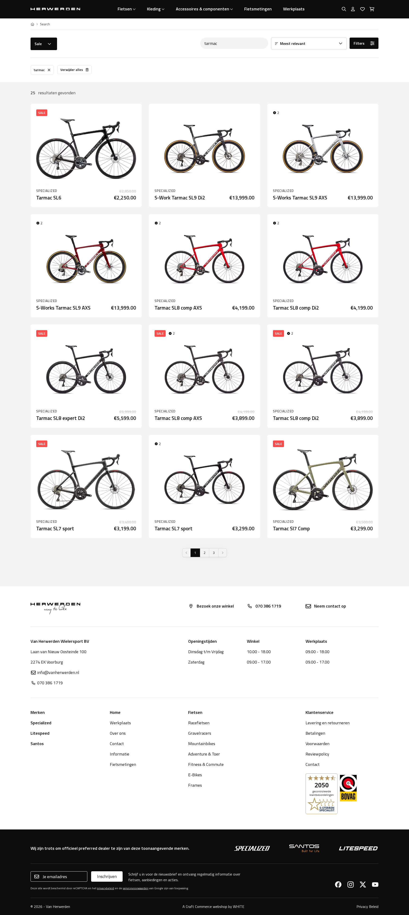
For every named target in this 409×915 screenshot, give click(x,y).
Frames (195, 785)
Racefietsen (198, 723)
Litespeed (40, 733)
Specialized (41, 723)
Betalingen (315, 733)
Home (115, 712)
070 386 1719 (268, 606)
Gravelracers (199, 733)
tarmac (39, 69)
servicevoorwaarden (135, 888)
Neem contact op (330, 606)
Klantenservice (319, 712)
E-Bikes (195, 775)
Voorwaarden (317, 743)
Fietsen (125, 9)
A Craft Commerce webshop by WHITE (213, 906)
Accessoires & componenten (202, 9)
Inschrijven (107, 876)
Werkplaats (294, 9)
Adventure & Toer (204, 754)
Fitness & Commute (206, 764)
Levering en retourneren (328, 723)
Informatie (119, 754)
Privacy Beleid (367, 906)
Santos (37, 743)
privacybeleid (105, 888)
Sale (38, 44)
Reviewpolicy (317, 754)
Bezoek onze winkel (215, 606)
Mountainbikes (201, 743)
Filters (359, 43)
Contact (117, 743)
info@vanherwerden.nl (58, 672)
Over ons (118, 733)
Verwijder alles (71, 69)
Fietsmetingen (258, 9)
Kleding (154, 9)
